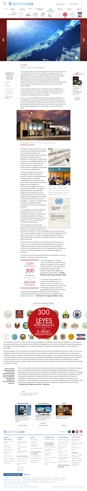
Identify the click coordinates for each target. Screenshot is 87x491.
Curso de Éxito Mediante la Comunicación (20, 469)
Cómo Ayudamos (50, 9)
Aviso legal (81, 486)
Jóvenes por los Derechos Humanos (48, 482)
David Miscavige (46, 477)
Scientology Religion (36, 477)
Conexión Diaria (49, 437)
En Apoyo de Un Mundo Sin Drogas (11, 482)
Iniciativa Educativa (9, 89)
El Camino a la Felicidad (63, 439)
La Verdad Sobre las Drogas (62, 451)
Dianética (16, 477)
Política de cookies (65, 486)
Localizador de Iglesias (50, 446)
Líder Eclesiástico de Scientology (36, 461)
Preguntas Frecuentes (60, 9)
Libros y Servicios (69, 9)
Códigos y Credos (7, 456)
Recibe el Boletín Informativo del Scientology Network (76, 456)
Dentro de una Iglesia (8, 458)
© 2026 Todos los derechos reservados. (20, 486)
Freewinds (47, 460)
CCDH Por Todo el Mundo (9, 97)
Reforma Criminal (62, 444)
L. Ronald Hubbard (12, 9)
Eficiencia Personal (22, 460)
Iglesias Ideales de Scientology (49, 450)
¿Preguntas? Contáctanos (75, 440)
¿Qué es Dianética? (8, 449)
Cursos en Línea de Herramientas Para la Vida (22, 442)
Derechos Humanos (63, 455)
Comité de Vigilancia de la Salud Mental (64, 458)
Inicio (5, 8)
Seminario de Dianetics (23, 458)
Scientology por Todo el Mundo (49, 444)
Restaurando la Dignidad (8, 82)
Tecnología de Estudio (63, 442)
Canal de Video (7, 463)
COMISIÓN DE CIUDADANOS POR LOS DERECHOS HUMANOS (9, 76)
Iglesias (30, 8)
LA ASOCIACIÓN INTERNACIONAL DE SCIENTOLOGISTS (35, 479)
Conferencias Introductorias (34, 445)
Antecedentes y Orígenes (7, 452)
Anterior (23, 391)
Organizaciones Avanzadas (48, 454)
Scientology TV (61, 4)
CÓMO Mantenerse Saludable (64, 466)
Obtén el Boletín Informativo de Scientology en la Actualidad (76, 463)
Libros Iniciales (34, 439)
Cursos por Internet (79, 9)
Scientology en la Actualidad (40, 9)
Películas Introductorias (37, 448)
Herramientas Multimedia (8, 86)
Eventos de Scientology (36, 458)
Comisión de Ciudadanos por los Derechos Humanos (15, 484)
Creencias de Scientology (6, 446)
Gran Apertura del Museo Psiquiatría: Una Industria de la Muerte (29, 394)
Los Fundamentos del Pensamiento (22, 451)
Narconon (63, 479)
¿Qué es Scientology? (22, 9)
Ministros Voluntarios (63, 461)
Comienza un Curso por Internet (59, 477)
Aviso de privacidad (55, 486)
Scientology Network (25, 477)
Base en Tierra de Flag (49, 457)
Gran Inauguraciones (36, 456)
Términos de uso (74, 486)
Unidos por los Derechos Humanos (30, 482)
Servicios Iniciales (22, 456)
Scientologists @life (49, 439)
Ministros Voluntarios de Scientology (12, 479)
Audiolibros (34, 442)
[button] (42, 59)
